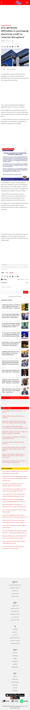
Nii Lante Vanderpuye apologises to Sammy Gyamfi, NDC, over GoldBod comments (14, 490)
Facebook (15, 655)
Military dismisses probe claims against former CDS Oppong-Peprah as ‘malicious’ (13, 500)
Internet (11, 272)
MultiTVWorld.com (15, 637)
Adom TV (15, 632)
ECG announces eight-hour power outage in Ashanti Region (14, 526)
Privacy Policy (15, 596)
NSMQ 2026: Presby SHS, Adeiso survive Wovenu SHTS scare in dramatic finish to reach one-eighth (14, 423)
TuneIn (7, 701)
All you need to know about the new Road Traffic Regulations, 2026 (13, 542)
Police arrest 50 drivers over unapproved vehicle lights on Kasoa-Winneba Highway (13, 521)
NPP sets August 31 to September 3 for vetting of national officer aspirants (14, 438)
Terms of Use (15, 593)
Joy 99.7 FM (15, 605)
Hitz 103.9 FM (15, 611)
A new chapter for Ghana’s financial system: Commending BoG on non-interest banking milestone (14, 428)
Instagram (15, 661)
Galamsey (15, 685)
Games (15, 676)
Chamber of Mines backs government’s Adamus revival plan (13, 417)
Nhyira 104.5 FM (15, 620)
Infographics (15, 667)
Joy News (15, 629)
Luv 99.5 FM (15, 617)
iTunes (16, 701)
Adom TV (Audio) (15, 640)
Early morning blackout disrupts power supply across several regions (13, 547)
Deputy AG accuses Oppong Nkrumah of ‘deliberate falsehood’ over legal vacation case (14, 516)
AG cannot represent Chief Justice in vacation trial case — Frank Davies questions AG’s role (14, 531)
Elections (15, 690)
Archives (15, 687)
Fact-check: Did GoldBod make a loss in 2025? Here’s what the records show (14, 472)
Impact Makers (15, 682)
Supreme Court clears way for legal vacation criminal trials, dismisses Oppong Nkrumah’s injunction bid (14, 478)
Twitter (15, 658)
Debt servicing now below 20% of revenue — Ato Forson (14, 412)
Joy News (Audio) (15, 643)
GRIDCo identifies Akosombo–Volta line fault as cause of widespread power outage (14, 537)
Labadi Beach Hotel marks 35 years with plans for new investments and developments (14, 462)
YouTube (15, 652)
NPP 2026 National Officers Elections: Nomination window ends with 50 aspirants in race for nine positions (14, 450)
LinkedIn (15, 664)
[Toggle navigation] (27, 3)
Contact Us (15, 590)
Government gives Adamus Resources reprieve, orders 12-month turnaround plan (14, 505)
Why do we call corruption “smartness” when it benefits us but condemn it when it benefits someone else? (13, 456)
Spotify (25, 701)
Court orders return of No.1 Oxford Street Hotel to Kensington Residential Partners (13, 495)
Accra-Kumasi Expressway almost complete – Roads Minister (14, 511)
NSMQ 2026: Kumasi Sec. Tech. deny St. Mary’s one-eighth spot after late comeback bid (14, 433)
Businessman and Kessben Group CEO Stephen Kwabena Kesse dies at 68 (12, 484)
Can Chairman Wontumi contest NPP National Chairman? (13, 444)
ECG (7, 272)
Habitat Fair (15, 679)
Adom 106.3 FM (15, 608)
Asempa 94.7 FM (15, 614)
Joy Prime (15, 635)
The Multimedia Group (15, 585)
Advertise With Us (15, 588)
